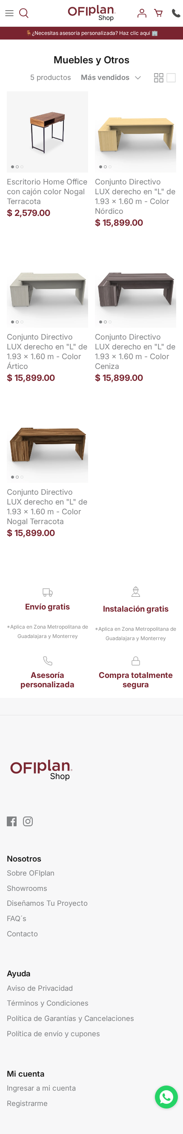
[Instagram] (28, 821)
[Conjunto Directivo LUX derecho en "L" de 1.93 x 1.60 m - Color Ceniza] (135, 287)
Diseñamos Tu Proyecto (47, 903)
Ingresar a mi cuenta (41, 1088)
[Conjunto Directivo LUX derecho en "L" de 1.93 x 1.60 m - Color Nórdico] (135, 132)
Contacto (22, 934)
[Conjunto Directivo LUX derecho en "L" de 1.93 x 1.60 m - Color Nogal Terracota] (47, 442)
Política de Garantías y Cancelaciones (70, 1018)
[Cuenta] (143, 13)
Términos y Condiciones (48, 1003)
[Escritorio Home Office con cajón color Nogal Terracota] (47, 132)
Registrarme (27, 1103)
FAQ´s (16, 918)
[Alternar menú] (9, 13)
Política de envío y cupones (53, 1033)
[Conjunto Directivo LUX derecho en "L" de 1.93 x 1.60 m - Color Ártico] (47, 287)
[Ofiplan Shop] (91, 13)
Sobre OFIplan (30, 873)
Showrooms (27, 888)
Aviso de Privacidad (40, 988)
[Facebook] (12, 821)
